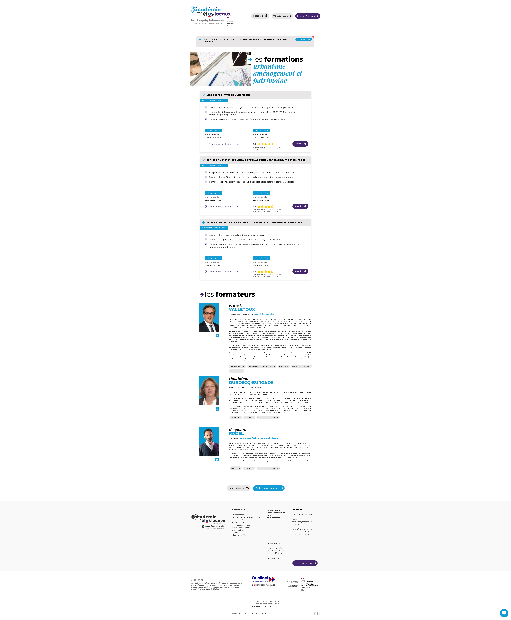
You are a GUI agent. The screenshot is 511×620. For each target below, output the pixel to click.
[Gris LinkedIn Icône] (318, 613)
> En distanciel (213, 130)
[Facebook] (314, 613)
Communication (239, 530)
